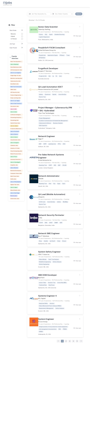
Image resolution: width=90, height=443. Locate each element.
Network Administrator (49, 176)
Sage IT (40, 139)
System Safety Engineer (49, 252)
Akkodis (40, 178)
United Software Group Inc (47, 50)
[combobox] (39, 14)
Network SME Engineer (49, 233)
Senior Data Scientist (48, 27)
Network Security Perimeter (51, 215)
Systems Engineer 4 (47, 296)
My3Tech (41, 277)
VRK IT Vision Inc (43, 254)
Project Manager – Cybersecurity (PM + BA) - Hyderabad (55, 109)
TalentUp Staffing (44, 29)
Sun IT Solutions (43, 236)
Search (78, 14)
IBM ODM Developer (47, 275)
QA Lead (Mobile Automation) (51, 194)
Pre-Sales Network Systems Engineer (51, 156)
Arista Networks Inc (44, 160)
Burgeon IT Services (45, 71)
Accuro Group (42, 322)
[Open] (72, 14)
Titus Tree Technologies (46, 113)
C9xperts (41, 197)
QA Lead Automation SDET (50, 87)
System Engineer (46, 319)
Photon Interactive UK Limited (48, 89)
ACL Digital (42, 298)
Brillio (40, 218)
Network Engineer (46, 136)
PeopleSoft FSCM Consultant (51, 48)
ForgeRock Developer (48, 68)
